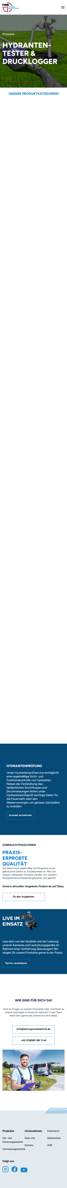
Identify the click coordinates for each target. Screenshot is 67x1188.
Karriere (29, 1145)
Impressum (53, 1130)
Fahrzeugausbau (33, 421)
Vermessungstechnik (33, 177)
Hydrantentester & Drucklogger (33, 339)
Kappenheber (33, 396)
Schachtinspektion (33, 331)
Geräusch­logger (33, 291)
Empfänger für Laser (33, 161)
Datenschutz (54, 1138)
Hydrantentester (33, 137)
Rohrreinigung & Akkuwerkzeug (33, 250)
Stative (33, 226)
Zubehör (33, 404)
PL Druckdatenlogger (23, 551)
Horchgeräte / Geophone (33, 348)
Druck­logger (33, 258)
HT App (14, 714)
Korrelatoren (33, 153)
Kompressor (33, 145)
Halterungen (33, 299)
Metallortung (33, 364)
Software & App (33, 275)
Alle (33, 104)
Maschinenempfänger (33, 112)
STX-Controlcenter (21, 636)
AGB (49, 1145)
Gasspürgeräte (33, 372)
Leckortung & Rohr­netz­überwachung (33, 120)
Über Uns (30, 1138)
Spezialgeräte (33, 388)
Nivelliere (33, 169)
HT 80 (13, 476)
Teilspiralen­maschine (33, 242)
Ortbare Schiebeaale (33, 202)
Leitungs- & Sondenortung (33, 129)
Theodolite (33, 266)
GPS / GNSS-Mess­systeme (33, 323)
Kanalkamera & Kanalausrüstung (33, 412)
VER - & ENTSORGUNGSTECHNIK (33, 234)
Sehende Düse (33, 380)
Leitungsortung (33, 307)
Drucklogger (33, 218)
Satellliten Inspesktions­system (33, 283)
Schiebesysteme (33, 185)
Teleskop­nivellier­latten (33, 315)
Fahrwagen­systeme (33, 210)
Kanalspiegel (33, 356)
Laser (33, 193)
